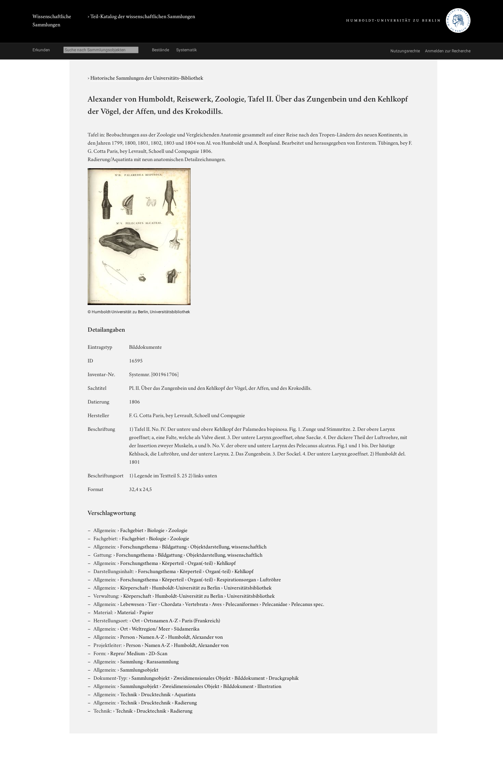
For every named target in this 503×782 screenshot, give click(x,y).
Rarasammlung (162, 661)
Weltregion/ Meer (151, 628)
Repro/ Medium (127, 653)
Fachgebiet (131, 529)
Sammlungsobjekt (139, 669)
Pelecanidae (274, 603)
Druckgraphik (284, 677)
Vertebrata (196, 603)
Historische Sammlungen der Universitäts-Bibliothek (146, 77)
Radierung (186, 702)
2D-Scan (158, 653)
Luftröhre (270, 579)
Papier (146, 611)
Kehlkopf (226, 562)
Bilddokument (249, 677)
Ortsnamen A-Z (161, 620)
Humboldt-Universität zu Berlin (186, 587)
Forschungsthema (139, 546)
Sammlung (131, 661)
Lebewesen (132, 603)
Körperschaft (134, 587)
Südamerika (186, 628)
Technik (128, 694)
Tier (152, 603)
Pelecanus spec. (307, 603)
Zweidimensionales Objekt (202, 677)
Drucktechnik (156, 694)
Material (126, 611)
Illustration (269, 685)
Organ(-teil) (200, 562)
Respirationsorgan (236, 579)
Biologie (156, 529)
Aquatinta (185, 694)
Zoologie (178, 529)
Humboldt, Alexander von (195, 636)
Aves (217, 603)
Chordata (171, 603)
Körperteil (173, 562)
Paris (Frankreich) (201, 620)
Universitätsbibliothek (248, 587)
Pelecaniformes (241, 603)
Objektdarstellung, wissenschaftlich (228, 546)
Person (127, 636)
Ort (136, 620)
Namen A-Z (151, 636)
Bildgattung (174, 546)
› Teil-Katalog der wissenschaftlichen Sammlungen (141, 15)
